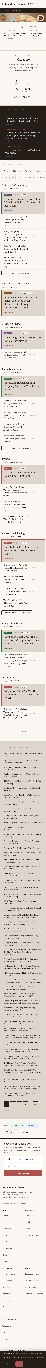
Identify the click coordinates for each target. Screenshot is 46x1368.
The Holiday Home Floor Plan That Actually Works (23, 823)
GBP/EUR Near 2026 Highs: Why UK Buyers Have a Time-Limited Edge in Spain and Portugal (22, 1087)
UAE (5, 1261)
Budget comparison (33, 1274)
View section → (16, 189)
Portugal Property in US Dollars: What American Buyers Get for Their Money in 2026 (22, 960)
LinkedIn (33, 1125)
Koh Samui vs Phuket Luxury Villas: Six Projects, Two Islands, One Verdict (22, 1080)
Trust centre (7, 1326)
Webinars (6, 1287)
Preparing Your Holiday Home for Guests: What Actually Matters (22, 867)
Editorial (17, 171)
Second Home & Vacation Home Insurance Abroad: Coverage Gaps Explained (20, 1029)
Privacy (5, 1332)
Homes (28, 1216)
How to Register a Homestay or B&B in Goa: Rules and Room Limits (23, 754)
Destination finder (32, 1281)
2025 (19, 177)
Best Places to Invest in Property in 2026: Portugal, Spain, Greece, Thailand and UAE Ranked (23, 981)
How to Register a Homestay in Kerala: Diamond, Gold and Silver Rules (22, 909)
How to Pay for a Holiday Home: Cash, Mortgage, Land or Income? (22, 803)
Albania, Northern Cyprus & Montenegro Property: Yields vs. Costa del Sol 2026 (19, 995)
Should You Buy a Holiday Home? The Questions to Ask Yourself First (22, 796)
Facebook (6, 1203)
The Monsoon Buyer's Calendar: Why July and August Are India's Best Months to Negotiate (21, 1064)
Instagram (15, 1203)
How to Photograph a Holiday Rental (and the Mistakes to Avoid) (21, 888)
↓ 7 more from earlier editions (16, 448)
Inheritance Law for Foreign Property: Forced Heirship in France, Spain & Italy (21, 1016)
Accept (19, 1364)
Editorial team (8, 1313)
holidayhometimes (16, 1350)
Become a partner (9, 1319)
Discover (7, 10)
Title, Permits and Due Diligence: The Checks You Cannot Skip (22, 782)
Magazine (6, 1294)
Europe (5, 1235)
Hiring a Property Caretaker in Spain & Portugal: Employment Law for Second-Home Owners (22, 1002)
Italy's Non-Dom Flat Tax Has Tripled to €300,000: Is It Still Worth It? (19, 1094)
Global (5, 1216)
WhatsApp (19, 1125)
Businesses (7, 1281)
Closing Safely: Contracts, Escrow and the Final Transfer (22, 789)
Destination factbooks (34, 1294)
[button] (40, 221)
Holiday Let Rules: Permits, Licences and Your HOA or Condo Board (21, 860)
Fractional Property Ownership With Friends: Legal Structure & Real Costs (21, 988)
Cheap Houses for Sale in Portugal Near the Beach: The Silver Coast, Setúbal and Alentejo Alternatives (23, 952)
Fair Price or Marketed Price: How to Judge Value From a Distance (22, 775)
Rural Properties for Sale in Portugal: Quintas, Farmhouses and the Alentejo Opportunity (21, 967)
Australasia (7, 1248)
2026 (12, 177)
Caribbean (6, 1229)
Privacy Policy (39, 1357)
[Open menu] (42, 4)
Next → (8, 1111)
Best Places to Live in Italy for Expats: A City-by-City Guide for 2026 (22, 937)
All (6, 171)
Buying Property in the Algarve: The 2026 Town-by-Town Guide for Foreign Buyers (22, 944)
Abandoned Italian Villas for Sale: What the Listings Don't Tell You (20, 930)
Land (28, 1222)
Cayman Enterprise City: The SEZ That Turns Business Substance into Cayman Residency (21, 916)
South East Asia (8, 1242)
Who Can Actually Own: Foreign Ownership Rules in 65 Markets (22, 768)
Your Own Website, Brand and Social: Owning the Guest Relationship (22, 895)
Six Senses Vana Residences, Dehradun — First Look (21, 1043)
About (5, 1306)
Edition (33, 4)
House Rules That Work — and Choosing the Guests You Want (20, 874)
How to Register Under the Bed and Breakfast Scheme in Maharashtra (21, 761)
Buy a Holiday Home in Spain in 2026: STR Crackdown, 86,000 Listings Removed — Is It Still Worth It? (22, 1072)
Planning (29, 171)
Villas (28, 1229)
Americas (6, 1222)
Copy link (24, 1132)
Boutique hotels (8, 1274)
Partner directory (32, 1235)
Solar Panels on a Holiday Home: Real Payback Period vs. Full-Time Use (21, 1009)
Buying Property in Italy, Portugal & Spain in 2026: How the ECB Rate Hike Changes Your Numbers (23, 1036)
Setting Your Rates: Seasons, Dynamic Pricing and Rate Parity (23, 881)
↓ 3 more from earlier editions (16, 273)
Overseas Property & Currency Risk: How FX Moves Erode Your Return (21, 1022)
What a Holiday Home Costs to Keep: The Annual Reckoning (22, 835)
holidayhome (13, 1186)
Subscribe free (23, 1173)
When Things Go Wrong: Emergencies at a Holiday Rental (20, 902)
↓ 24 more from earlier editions (17, 612)
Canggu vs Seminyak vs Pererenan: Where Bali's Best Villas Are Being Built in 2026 (22, 1057)
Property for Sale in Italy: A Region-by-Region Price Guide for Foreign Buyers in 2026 (21, 923)
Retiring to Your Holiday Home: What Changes (21, 848)
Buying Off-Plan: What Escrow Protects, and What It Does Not (21, 817)
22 (35, 1104)
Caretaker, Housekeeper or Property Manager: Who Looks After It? (21, 842)
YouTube (23, 1203)
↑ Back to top (23, 732)
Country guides (31, 1287)
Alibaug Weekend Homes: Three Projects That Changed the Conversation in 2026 (21, 1050)
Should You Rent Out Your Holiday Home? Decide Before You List (22, 854)
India (5, 1255)
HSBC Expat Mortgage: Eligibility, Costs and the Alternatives (22, 974)
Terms (5, 1339)
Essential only (8, 1364)
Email (11, 1132)
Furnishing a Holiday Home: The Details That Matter (21, 828)
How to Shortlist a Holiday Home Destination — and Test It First (22, 810)
